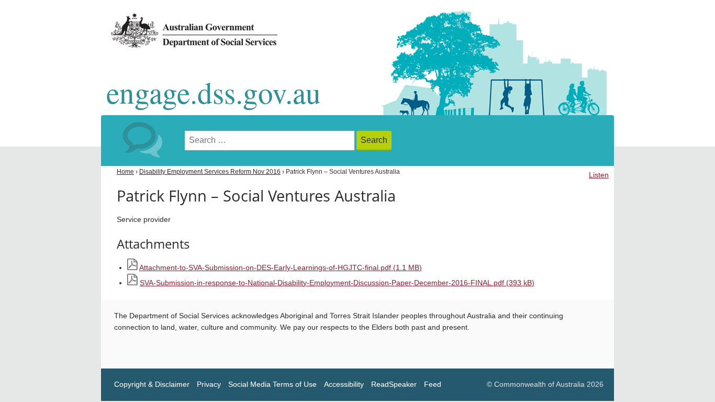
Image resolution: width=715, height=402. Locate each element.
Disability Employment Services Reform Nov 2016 (210, 172)
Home (125, 172)
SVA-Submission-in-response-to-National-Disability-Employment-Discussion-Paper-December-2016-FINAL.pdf (337, 283)
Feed (432, 384)
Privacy (209, 384)
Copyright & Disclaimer (151, 384)
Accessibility (344, 384)
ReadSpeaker (394, 384)
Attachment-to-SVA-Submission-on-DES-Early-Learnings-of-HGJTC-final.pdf (280, 268)
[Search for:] (270, 140)
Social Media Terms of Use (272, 384)
